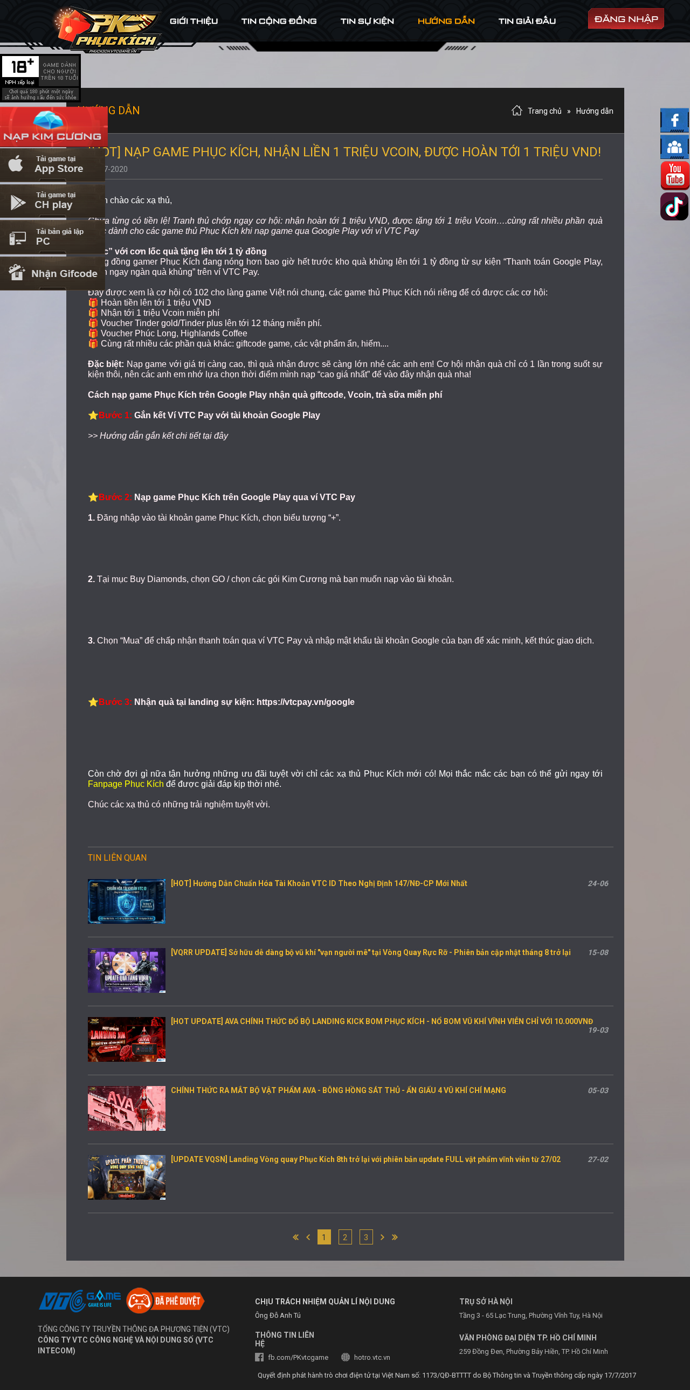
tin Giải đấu (527, 21)
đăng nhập (626, 19)
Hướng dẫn (594, 111)
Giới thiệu (194, 21)
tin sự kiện (367, 21)
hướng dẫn (446, 21)
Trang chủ (545, 111)
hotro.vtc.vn (372, 1357)
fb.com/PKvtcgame (298, 1357)
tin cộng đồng (279, 21)
